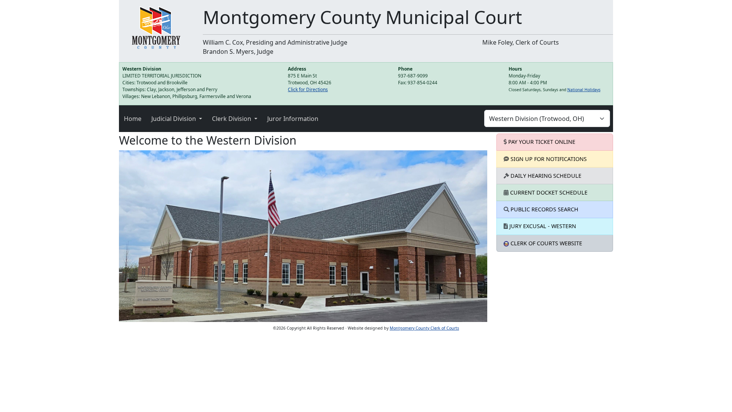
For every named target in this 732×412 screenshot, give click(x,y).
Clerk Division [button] (232, 118)
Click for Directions (308, 89)
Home (132, 118)
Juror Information (292, 118)
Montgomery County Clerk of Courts (424, 328)
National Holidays (583, 89)
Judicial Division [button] (174, 118)
